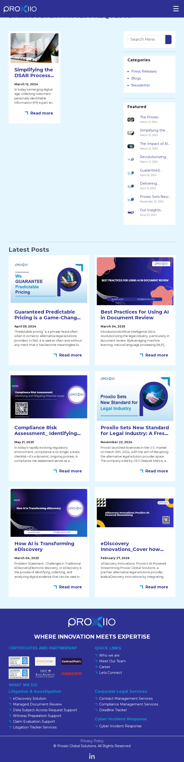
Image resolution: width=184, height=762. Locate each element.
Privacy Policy (92, 741)
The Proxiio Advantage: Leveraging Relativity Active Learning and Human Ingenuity (155, 117)
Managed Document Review (37, 704)
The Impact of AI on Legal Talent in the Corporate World (155, 144)
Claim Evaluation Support (34, 721)
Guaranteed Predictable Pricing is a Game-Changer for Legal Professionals (155, 170)
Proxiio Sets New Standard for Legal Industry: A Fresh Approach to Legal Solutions (155, 197)
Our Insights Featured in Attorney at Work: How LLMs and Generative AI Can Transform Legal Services (155, 210)
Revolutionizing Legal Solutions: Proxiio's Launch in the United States (155, 157)
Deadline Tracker (113, 710)
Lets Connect (110, 672)
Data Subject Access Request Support (45, 710)
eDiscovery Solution (29, 698)
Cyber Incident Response (120, 726)
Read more (41, 113)
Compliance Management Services (128, 704)
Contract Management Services (126, 698)
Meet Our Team (112, 661)
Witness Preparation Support (37, 716)
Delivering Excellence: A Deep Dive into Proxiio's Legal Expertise (152, 183)
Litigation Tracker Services (35, 727)
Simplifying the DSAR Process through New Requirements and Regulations (155, 130)
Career (104, 667)
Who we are (109, 655)
